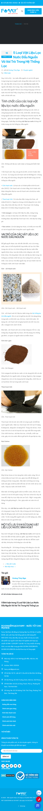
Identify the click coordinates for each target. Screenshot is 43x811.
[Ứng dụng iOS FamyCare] (19, 766)
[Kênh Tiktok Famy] (11, 766)
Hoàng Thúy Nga (14, 70)
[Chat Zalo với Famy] (38, 793)
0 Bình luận (7, 73)
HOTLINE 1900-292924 (10, 3)
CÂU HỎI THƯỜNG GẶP (27, 3)
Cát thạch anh (7, 185)
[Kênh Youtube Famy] (7, 766)
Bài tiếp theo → (10, 566)
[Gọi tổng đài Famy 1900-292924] (38, 799)
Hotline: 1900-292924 (11, 665)
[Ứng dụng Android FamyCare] (15, 766)
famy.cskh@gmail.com (11, 669)
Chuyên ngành (28, 70)
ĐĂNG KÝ (6, 756)
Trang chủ (18, 24)
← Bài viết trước (10, 564)
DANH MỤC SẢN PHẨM (33, 11)
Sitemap (22, 806)
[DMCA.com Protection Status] (8, 776)
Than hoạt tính (7, 199)
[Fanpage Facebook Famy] (3, 766)
